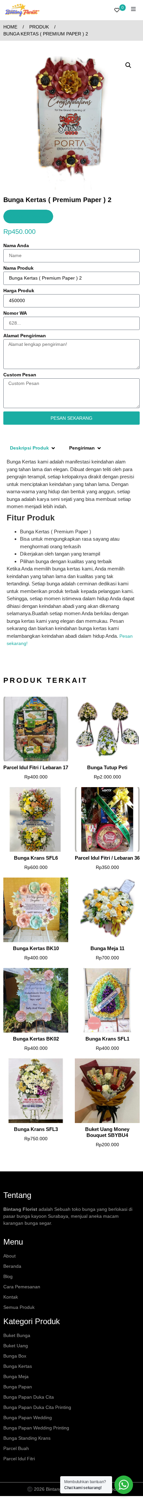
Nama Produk (18, 268)
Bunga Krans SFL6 (36, 858)
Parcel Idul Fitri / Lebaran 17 (35, 767)
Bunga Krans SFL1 (107, 1039)
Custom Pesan (19, 374)
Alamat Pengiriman (24, 335)
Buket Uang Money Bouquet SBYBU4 (107, 1132)
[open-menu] (133, 10)
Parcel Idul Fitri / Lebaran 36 (107, 858)
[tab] (33, 448)
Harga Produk (18, 290)
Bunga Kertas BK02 (36, 1039)
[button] (128, 65)
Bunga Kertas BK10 (36, 948)
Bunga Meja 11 (107, 948)
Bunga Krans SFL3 (36, 1129)
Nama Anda (16, 245)
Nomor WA (15, 313)
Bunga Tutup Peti (107, 767)
